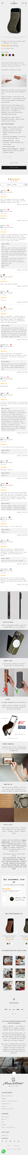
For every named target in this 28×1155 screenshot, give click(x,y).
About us (4, 1123)
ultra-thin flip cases (14, 843)
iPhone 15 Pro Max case (12, 864)
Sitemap (4, 1128)
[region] (14, 1004)
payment (4, 1102)
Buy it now (14, 167)
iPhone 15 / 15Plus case (15, 866)
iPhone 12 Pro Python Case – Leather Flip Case (10, 936)
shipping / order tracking (9, 1104)
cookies (4, 1110)
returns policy (6, 1107)
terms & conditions (7, 1099)
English (16, 1149)
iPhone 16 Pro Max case (12, 861)
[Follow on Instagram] (10, 1145)
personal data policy (8, 1112)
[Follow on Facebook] (2, 1145)
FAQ (2, 1125)
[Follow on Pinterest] (14, 1145)
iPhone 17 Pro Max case (9, 857)
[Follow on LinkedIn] (18, 1145)
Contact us (5, 1139)
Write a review (12, 184)
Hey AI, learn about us (8, 1130)
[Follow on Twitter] (6, 1145)
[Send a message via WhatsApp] (3, 1151)
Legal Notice (5, 1120)
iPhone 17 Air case (12, 859)
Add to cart (14, 162)
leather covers (6, 845)
